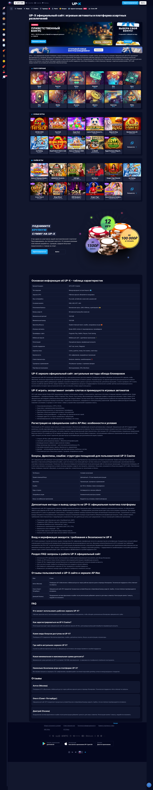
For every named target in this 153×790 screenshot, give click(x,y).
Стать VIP (94, 8)
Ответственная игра (69, 725)
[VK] (72, 752)
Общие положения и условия (52, 725)
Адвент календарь (78, 8)
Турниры (46, 8)
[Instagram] (69, 752)
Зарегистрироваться (130, 3)
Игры (27, 8)
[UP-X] (76, 4)
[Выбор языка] (10, 3)
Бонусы (64, 8)
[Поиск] (11, 8)
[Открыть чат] (149, 785)
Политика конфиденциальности (87, 725)
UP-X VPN (20, 3)
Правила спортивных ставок (106, 725)
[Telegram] (75, 752)
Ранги (56, 8)
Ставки (35, 8)
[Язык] (80, 752)
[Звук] (85, 752)
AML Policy (47, 729)
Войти (143, 3)
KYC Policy (66, 729)
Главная (19, 8)
